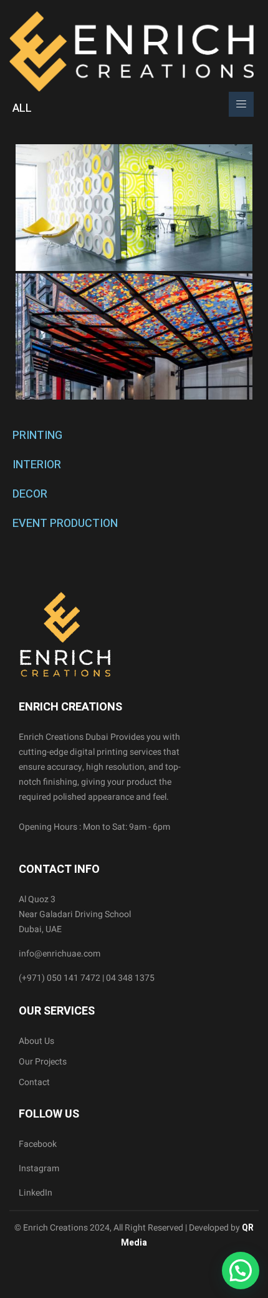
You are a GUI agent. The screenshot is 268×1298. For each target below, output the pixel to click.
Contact (34, 1082)
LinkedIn (35, 1192)
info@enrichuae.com (59, 953)
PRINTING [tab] (37, 435)
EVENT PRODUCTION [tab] (65, 523)
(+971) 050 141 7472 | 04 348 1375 (87, 978)
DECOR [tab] (29, 494)
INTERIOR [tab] (36, 464)
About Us (36, 1041)
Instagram (39, 1168)
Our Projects (43, 1061)
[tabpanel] (134, 272)
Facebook (38, 1144)
